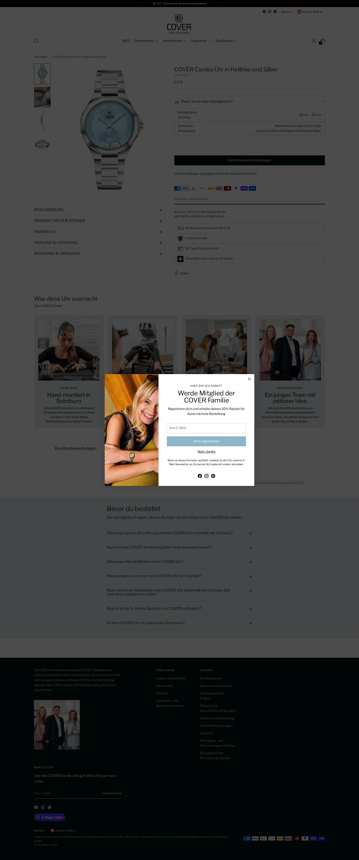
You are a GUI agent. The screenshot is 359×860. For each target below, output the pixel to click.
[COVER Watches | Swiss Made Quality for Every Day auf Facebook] (199, 476)
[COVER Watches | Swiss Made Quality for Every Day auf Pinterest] (213, 476)
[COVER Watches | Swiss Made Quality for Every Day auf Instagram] (206, 476)
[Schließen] (249, 379)
